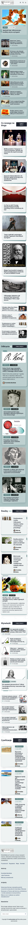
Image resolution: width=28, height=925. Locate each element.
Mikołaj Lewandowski (7, 877)
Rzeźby (5, 595)
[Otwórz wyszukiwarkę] (23, 2)
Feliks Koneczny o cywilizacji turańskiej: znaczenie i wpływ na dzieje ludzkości (20, 808)
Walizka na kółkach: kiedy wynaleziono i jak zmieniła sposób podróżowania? (17, 660)
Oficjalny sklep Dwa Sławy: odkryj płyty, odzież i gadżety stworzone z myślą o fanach (10, 309)
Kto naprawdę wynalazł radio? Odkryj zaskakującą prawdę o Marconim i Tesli (17, 630)
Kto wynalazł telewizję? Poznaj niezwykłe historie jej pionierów (9, 719)
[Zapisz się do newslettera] (25, 914)
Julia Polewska (5, 875)
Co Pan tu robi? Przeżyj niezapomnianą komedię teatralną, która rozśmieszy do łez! (13, 207)
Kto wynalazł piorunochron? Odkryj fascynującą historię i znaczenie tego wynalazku (13, 686)
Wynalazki (6, 681)
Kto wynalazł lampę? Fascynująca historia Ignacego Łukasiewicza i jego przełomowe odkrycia (10, 709)
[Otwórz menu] (20, 2)
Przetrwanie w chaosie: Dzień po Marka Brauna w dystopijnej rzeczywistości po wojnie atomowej (10, 333)
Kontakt (22, 863)
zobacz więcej (22, 124)
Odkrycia (6, 365)
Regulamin (12, 863)
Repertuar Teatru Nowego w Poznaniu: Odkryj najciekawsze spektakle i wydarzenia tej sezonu (17, 43)
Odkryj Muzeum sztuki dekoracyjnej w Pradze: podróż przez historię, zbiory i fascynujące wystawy (17, 85)
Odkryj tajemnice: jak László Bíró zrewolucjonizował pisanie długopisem (10, 729)
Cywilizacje (19, 746)
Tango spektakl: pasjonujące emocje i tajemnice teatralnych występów (13, 236)
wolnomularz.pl (13, 919)
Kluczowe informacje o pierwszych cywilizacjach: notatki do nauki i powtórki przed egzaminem (20, 756)
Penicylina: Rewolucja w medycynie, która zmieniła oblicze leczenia (12, 441)
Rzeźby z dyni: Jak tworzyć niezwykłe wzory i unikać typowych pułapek (13, 599)
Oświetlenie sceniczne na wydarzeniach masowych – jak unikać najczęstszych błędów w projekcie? (17, 63)
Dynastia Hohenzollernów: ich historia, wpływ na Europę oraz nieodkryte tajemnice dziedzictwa (13, 178)
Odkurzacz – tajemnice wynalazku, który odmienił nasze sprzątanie (17, 650)
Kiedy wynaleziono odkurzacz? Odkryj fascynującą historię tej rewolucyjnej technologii (17, 641)
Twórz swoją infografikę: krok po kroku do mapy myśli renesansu (17, 102)
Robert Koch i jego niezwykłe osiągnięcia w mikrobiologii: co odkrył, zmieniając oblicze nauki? (13, 369)
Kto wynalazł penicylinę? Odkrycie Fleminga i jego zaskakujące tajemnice (11, 499)
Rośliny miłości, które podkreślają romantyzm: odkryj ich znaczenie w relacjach (17, 113)
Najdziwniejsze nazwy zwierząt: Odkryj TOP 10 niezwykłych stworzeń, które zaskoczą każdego (17, 73)
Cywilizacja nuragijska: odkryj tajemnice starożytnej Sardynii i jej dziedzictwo (20, 831)
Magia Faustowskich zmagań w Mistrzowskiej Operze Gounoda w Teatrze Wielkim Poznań (13, 271)
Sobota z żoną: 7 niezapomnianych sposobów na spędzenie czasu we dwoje (9, 317)
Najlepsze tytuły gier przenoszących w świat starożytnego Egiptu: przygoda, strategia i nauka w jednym (20, 782)
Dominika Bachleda (6, 873)
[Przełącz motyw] (25, 2)
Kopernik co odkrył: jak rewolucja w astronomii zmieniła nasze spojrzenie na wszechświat (14, 471)
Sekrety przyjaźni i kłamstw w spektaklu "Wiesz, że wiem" (16, 93)
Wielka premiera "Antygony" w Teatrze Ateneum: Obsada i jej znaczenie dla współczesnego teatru (13, 151)
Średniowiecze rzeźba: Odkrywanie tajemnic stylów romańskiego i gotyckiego (9, 325)
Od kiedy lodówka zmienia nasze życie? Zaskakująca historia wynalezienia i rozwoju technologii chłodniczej (9, 699)
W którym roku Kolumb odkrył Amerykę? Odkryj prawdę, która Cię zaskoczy (17, 53)
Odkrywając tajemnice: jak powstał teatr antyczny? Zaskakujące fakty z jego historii (12, 298)
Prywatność (4, 863)
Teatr (5, 27)
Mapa (17, 863)
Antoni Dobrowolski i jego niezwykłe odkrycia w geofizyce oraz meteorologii (13, 413)
